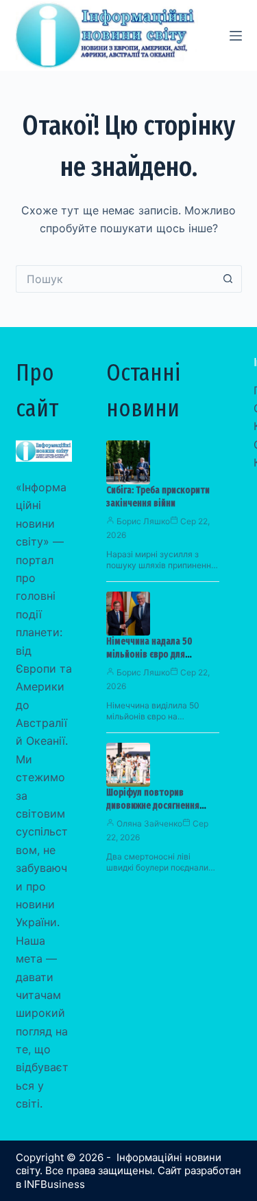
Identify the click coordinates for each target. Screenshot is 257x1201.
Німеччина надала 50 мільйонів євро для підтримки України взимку (159, 654)
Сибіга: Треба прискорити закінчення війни (158, 496)
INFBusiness (54, 1184)
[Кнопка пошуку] (228, 279)
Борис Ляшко (143, 521)
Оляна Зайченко (149, 823)
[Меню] (236, 36)
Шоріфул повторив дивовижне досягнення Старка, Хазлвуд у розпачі (158, 805)
